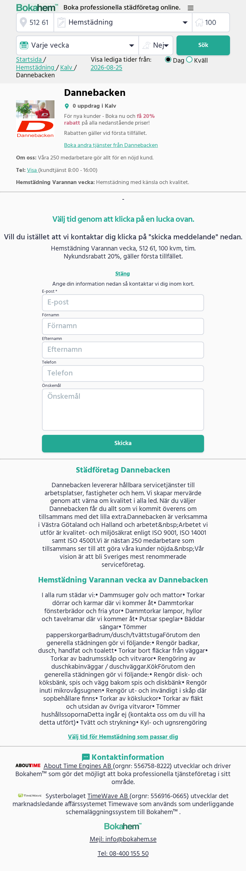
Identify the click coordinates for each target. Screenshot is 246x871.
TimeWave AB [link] (108, 796)
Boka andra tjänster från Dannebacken (111, 145)
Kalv (67, 68)
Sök (203, 45)
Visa (32, 170)
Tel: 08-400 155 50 (123, 854)
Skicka (123, 443)
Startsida (29, 60)
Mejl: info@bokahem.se (123, 839)
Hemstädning (36, 68)
